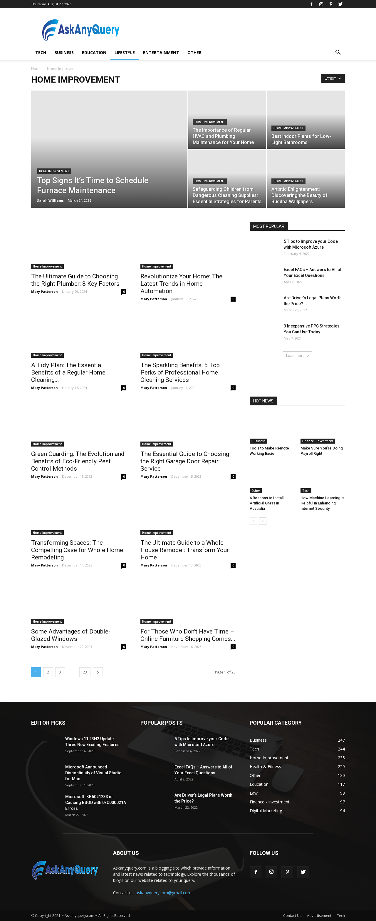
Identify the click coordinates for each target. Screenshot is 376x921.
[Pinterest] (330, 4)
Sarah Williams (50, 200)
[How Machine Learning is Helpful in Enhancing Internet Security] (323, 478)
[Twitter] (340, 4)
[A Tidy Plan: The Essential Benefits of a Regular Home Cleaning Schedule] (78, 334)
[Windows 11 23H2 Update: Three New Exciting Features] (46, 746)
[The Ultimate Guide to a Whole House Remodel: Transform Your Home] (188, 511)
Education (94, 52)
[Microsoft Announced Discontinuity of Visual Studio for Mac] (46, 774)
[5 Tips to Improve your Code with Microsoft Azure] (264, 248)
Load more (295, 355)
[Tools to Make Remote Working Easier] (272, 428)
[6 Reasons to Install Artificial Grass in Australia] (272, 478)
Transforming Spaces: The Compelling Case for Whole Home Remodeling (77, 550)
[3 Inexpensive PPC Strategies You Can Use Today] (264, 333)
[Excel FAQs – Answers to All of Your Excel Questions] (264, 277)
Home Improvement (54, 171)
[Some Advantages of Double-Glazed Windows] (78, 600)
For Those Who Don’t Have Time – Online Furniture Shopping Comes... (187, 635)
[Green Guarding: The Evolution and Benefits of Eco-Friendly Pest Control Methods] (78, 423)
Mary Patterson (44, 291)
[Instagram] (321, 4)
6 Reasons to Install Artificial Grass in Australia (266, 503)
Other (194, 52)
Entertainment (161, 52)
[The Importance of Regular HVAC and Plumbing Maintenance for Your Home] (227, 120)
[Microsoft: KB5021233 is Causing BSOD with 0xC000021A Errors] (46, 804)
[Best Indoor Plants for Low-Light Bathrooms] (306, 120)
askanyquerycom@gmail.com (164, 892)
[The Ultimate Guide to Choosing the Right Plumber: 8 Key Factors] (78, 245)
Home (36, 68)
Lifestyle (125, 52)
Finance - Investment (317, 441)
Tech (40, 52)
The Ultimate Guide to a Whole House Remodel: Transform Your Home (184, 550)
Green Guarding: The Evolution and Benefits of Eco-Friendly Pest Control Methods (78, 461)
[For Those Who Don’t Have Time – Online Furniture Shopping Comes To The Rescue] (188, 600)
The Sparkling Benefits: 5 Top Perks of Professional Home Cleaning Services (180, 372)
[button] (338, 53)
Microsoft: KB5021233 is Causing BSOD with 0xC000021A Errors (95, 802)
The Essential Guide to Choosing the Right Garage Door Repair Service (184, 461)
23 (85, 672)
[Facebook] (311, 4)
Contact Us (292, 915)
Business (64, 52)
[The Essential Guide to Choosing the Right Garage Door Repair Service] (188, 423)
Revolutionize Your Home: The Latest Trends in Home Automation (181, 284)
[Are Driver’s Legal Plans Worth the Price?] (264, 305)
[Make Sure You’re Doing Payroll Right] (323, 428)
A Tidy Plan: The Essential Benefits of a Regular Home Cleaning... (68, 372)
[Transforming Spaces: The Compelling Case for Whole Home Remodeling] (78, 511)
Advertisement (319, 915)
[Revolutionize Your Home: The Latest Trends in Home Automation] (188, 245)
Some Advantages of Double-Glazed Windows (70, 635)
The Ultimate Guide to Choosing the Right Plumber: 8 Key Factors (75, 280)
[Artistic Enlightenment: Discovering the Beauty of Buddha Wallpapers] (306, 179)
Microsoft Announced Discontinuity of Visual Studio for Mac (93, 773)
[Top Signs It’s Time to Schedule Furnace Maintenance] (109, 158)
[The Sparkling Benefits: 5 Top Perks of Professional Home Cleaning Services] (188, 334)
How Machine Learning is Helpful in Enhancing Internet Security (322, 503)
